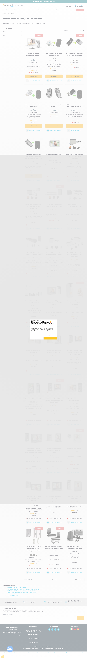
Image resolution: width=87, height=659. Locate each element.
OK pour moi (50, 338)
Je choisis (37, 338)
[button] (2, 656)
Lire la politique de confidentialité (37, 333)
